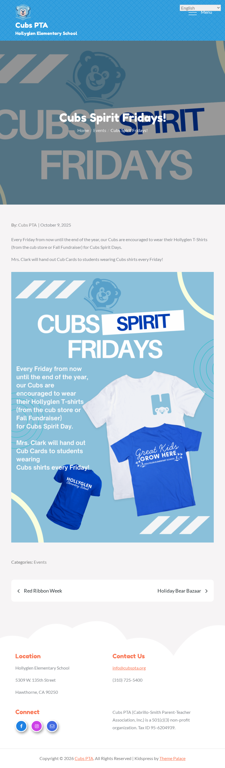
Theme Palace (172, 758)
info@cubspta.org (129, 667)
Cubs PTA (31, 25)
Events (40, 562)
